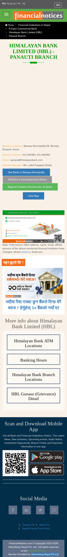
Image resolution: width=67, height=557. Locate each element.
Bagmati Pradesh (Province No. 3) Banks (30, 186)
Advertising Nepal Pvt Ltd (45, 554)
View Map (33, 195)
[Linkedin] (26, 510)
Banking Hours (33, 360)
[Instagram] (54, 510)
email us (25, 251)
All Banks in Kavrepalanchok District (27, 179)
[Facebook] (13, 510)
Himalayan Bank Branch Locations (33, 377)
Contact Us (29, 524)
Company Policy (37, 550)
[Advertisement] (33, 108)
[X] (40, 510)
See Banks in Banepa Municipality (26, 172)
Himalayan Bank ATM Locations (33, 343)
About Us (44, 524)
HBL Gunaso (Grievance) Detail (33, 396)
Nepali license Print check (36, 528)
